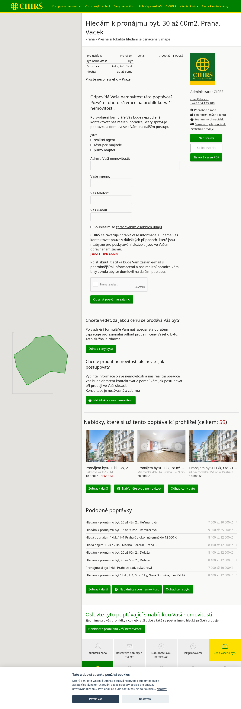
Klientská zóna (189, 6)
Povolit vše (95, 698)
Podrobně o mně (205, 110)
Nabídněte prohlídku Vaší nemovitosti (115, 629)
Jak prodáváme (193, 653)
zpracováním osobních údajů (139, 227)
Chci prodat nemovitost (66, 6)
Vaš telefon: (99, 193)
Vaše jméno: (100, 176)
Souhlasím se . (128, 227)
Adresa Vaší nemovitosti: (110, 158)
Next (126, 446)
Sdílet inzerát (206, 148)
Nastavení (145, 698)
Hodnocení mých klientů (210, 114)
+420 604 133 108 (202, 103)
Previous (93, 446)
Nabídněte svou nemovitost (113, 400)
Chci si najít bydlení (97, 6)
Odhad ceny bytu (100, 349)
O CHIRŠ (170, 6)
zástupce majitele (107, 145)
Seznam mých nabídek (209, 119)
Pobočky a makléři (150, 6)
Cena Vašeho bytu (225, 653)
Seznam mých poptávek (210, 124)
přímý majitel (104, 150)
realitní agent (104, 140)
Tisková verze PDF (206, 157)
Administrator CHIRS (206, 91)
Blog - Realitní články (215, 6)
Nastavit (162, 688)
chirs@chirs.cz (199, 99)
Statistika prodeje (202, 129)
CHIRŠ (27, 6)
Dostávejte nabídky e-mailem (129, 654)
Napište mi (206, 138)
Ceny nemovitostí (124, 6)
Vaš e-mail (98, 210)
